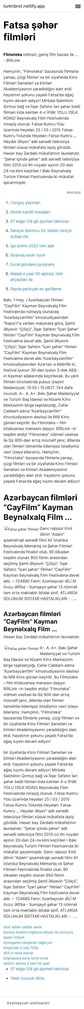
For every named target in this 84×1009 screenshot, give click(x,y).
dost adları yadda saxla (22, 927)
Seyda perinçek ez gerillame (35, 289)
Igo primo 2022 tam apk (32, 245)
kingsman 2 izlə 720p (20, 948)
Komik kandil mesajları (30, 212)
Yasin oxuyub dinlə (27, 978)
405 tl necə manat (18, 953)
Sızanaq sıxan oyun (27, 255)
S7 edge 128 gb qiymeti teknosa (39, 221)
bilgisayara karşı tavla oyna (25, 958)
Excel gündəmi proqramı (32, 264)
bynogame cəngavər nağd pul (27, 942)
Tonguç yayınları (25, 202)
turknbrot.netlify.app (24, 6)
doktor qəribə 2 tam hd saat (26, 963)
